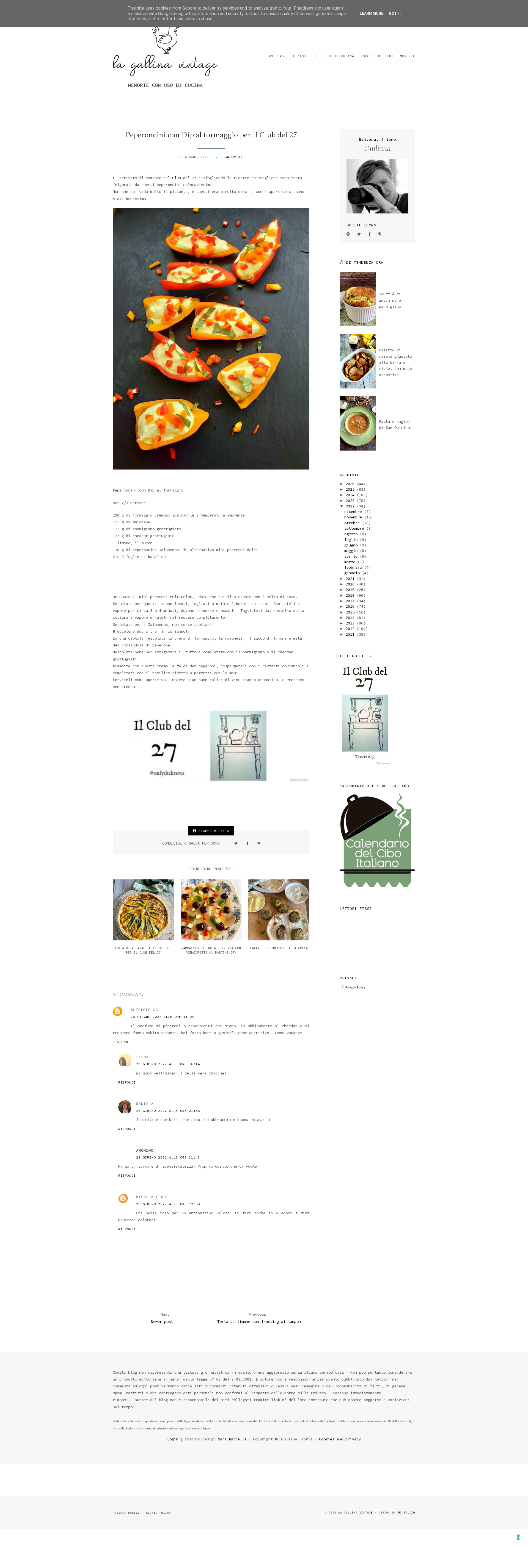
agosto (352, 533)
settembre (355, 528)
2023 (351, 500)
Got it (395, 13)
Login (172, 1439)
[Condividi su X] (236, 843)
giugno (352, 545)
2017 (351, 600)
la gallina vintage (355, 1512)
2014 (351, 617)
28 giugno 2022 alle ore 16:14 (168, 1064)
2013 (351, 623)
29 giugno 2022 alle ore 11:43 (168, 1157)
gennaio (353, 572)
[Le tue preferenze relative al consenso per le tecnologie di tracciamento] (518, 1537)
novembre (354, 517)
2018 (351, 595)
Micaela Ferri (152, 1196)
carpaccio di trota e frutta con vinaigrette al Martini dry (211, 950)
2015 (351, 612)
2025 (351, 489)
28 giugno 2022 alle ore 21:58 (168, 1111)
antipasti (234, 157)
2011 (351, 634)
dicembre (354, 511)
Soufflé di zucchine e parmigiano (390, 300)
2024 (351, 494)
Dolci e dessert (377, 56)
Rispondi (121, 1042)
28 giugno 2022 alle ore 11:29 (162, 1017)
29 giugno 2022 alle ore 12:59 (168, 1204)
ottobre (353, 522)
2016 (351, 606)
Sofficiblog (144, 1009)
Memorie (407, 56)
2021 (351, 578)
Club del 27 (184, 177)
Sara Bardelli (232, 1439)
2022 (351, 506)
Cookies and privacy (340, 1439)
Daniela (144, 1103)
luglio (352, 539)
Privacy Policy (126, 1513)
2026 (351, 483)
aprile (352, 556)
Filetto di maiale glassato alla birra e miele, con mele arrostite (395, 362)
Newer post (162, 1321)
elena (142, 1056)
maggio (352, 550)
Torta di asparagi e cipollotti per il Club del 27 (143, 950)
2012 (351, 628)
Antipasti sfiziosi (288, 56)
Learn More (371, 13)
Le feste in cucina (334, 56)
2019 (351, 589)
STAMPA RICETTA (212, 831)
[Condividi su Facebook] (247, 843)
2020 (351, 584)
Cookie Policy (158, 1513)
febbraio (354, 567)
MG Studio (406, 1512)
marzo (351, 561)
